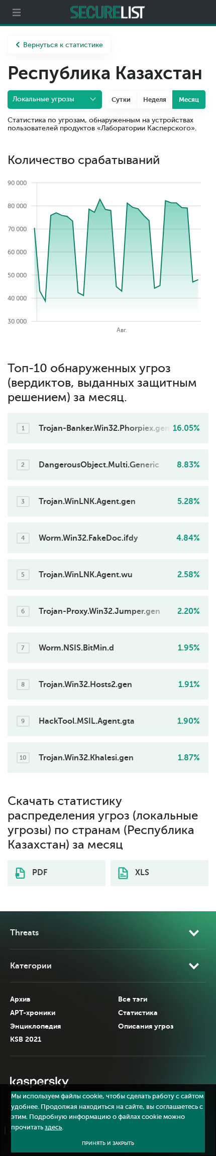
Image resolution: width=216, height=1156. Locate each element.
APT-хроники (32, 1013)
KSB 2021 (25, 1039)
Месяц (189, 99)
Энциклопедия (35, 1026)
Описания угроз (145, 1026)
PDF (38, 872)
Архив (20, 999)
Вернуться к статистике (63, 45)
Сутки (121, 99)
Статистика (138, 1013)
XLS (141, 872)
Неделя (154, 99)
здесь (53, 1127)
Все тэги (132, 999)
